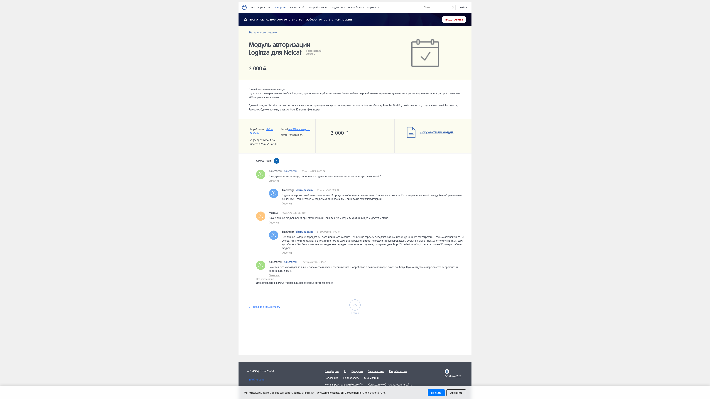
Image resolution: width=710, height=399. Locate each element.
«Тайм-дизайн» (304, 190)
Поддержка (338, 7)
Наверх (355, 313)
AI (269, 7)
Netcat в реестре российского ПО (344, 384)
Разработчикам (318, 7)
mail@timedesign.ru (299, 129)
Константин (276, 171)
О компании (371, 377)
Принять (436, 392)
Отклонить (456, 392)
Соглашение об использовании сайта (390, 384)
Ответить (274, 180)
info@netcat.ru (257, 379)
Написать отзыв (265, 279)
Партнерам (373, 7)
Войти (463, 7)
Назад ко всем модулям (263, 32)
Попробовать (356, 7)
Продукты (280, 7)
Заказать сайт (298, 7)
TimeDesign (288, 190)
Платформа (258, 7)
